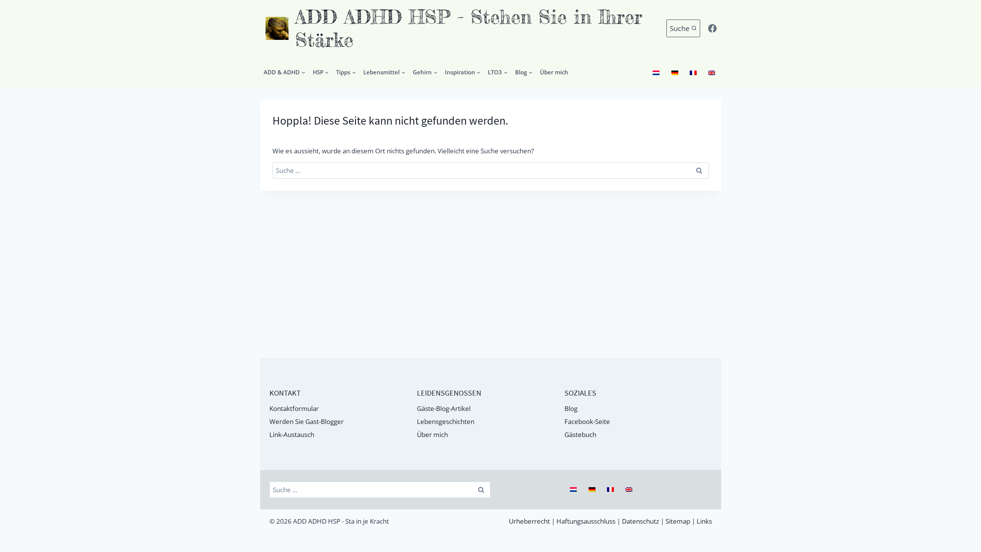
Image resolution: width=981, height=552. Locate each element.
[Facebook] (712, 28)
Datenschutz (640, 521)
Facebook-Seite (587, 421)
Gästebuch (580, 434)
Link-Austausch (291, 434)
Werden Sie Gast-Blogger (306, 421)
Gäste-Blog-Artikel (444, 408)
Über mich (554, 72)
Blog (570, 408)
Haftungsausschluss (585, 521)
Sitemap (678, 521)
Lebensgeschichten (445, 421)
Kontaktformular (294, 408)
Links (704, 521)
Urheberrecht (529, 521)
